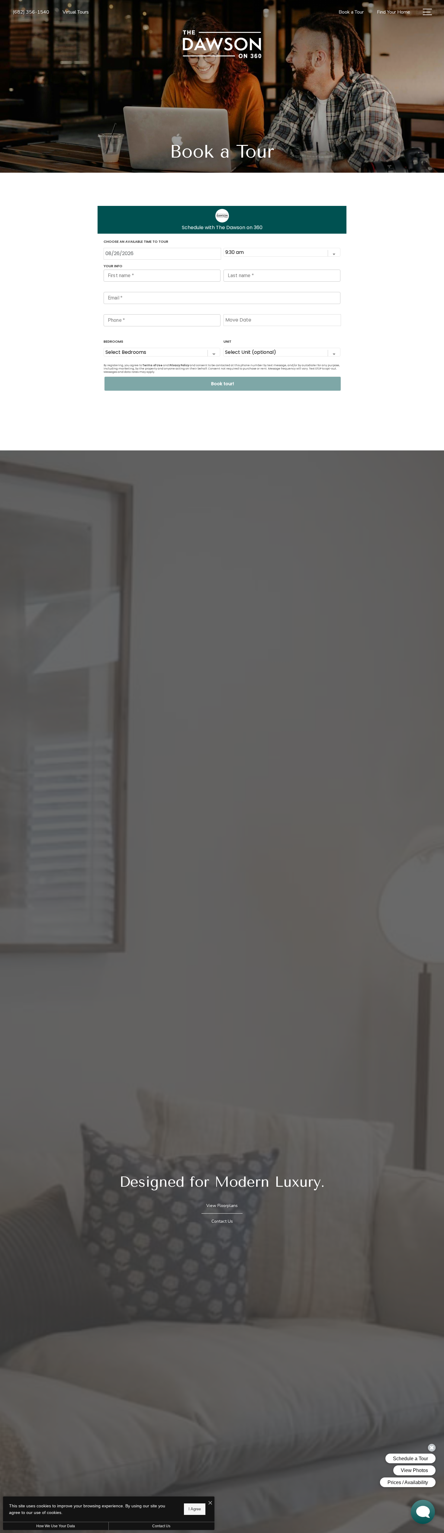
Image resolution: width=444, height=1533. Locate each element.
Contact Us (161, 1526)
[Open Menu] (427, 12)
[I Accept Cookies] (210, 1503)
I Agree (194, 1509)
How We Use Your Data (55, 1526)
